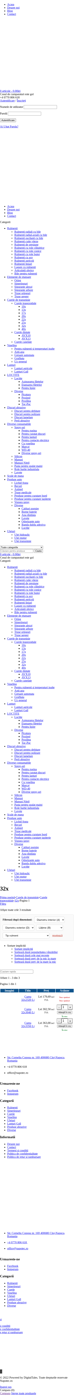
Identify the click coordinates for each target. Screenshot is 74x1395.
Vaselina (12, 1117)
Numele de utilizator (11, 106)
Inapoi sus (5, 1386)
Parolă (3, 113)
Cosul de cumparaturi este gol (17, 94)
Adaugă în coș (64, 1012)
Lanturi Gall (14, 1123)
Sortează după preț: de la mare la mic (35, 961)
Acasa (10, 4)
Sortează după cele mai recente (31, 955)
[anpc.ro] (37, 1190)
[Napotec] (22, 64)
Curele (11, 1113)
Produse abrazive (17, 1126)
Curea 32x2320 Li (27, 998)
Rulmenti (12, 1107)
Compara (5, 1393)
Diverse (11, 1130)
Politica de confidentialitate (22, 1153)
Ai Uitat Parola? (9, 126)
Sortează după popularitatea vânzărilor (36, 952)
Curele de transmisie (27, 897)
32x (17, 900)
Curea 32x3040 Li (27, 1011)
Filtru (3, 903)
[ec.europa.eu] (37, 1173)
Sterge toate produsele (23, 1393)
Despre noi (13, 7)
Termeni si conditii (17, 1150)
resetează (57, 935)
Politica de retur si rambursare (24, 1156)
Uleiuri (11, 1120)
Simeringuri (13, 1110)
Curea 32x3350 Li (27, 1024)
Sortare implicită (23, 948)
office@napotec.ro (17, 1248)
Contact (11, 14)
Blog (10, 10)
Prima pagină (7, 897)
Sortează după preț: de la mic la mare (35, 958)
